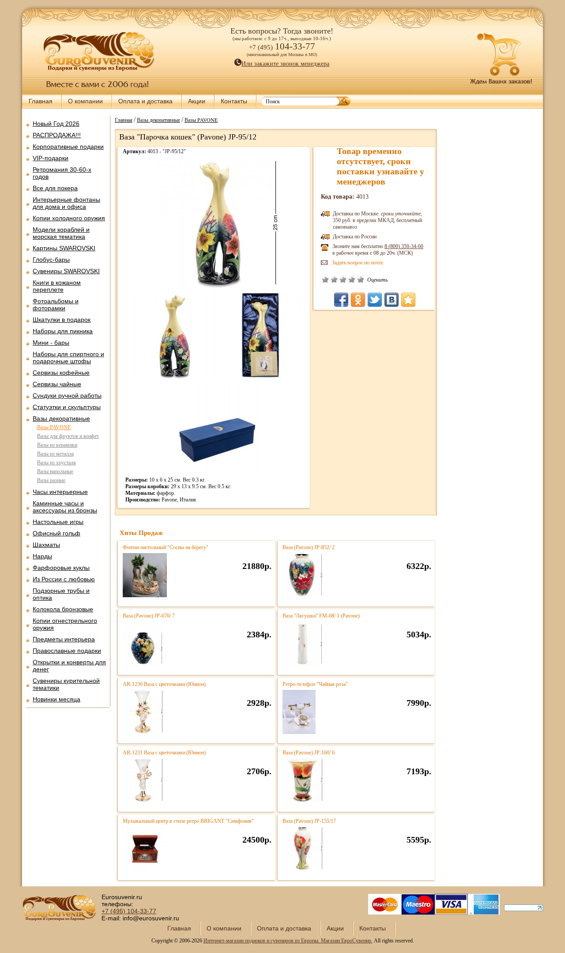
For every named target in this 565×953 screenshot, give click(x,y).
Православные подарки (67, 650)
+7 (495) (129, 911)
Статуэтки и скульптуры (67, 407)
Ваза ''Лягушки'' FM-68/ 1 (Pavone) (321, 616)
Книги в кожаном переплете (57, 286)
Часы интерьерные (60, 491)
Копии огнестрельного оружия (65, 624)
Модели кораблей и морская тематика (61, 233)
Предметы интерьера (64, 639)
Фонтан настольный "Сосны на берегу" (165, 547)
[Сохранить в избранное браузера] (408, 300)
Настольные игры (58, 521)
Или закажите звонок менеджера (285, 63)
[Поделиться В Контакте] (391, 300)
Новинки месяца (56, 699)
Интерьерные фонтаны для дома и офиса (66, 203)
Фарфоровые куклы (61, 567)
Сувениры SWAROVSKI (66, 271)
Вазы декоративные (61, 418)
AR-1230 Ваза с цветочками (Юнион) (164, 684)
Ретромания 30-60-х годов (62, 173)
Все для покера (55, 188)
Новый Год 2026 (56, 123)
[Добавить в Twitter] (375, 300)
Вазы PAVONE (54, 427)
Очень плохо (325, 279)
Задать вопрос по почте (357, 263)
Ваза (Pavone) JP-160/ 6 (308, 753)
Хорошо (351, 279)
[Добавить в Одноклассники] (358, 300)
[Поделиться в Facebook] (341, 300)
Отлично (360, 279)
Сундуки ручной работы (67, 395)
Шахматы (46, 544)
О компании (85, 101)
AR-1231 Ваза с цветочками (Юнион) (164, 753)
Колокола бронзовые (63, 609)
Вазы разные (51, 480)
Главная (41, 101)
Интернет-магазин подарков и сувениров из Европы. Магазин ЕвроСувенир (287, 941)
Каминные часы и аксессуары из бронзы (65, 507)
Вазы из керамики (57, 445)
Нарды (42, 556)
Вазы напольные (55, 471)
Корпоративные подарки (68, 146)
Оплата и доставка (145, 101)
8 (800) (403, 246)
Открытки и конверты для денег (69, 666)
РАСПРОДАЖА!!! (57, 135)
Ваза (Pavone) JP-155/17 (309, 821)
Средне (343, 279)
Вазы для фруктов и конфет (68, 436)
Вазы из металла (55, 454)
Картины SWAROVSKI (64, 248)
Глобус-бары (51, 259)
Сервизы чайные (57, 384)
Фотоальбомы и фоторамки (56, 305)
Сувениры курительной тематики (66, 684)
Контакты (234, 101)
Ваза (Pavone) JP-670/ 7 (149, 616)
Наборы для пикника (63, 331)
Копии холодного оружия (69, 218)
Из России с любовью (64, 579)
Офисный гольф (56, 533)
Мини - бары (51, 342)
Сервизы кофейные (61, 372)
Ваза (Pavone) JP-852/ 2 (308, 547)
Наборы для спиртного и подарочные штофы (68, 357)
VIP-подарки (50, 158)
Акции (196, 101)
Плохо (334, 279)
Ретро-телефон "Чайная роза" (315, 684)
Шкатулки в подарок (61, 319)
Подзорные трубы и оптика (61, 594)
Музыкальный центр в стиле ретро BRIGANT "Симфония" (188, 821)
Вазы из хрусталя (56, 463)
